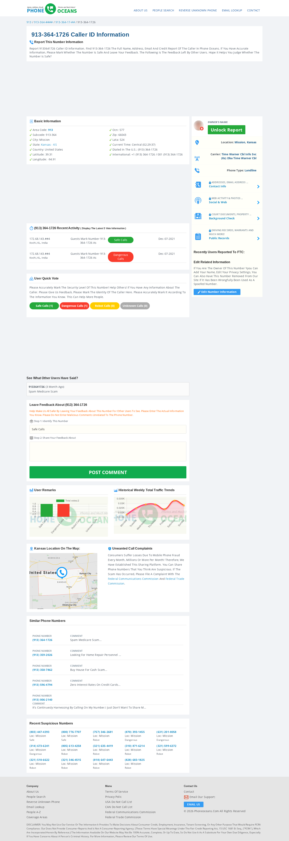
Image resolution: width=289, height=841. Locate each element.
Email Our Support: (202, 797)
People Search (163, 10)
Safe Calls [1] (44, 306)
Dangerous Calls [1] (74, 306)
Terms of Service (116, 791)
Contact (253, 10)
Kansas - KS (49, 144)
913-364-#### (43, 22)
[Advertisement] (144, 88)
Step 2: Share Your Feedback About (54, 437)
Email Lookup (232, 10)
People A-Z (34, 812)
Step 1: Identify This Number (50, 421)
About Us (140, 10)
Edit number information (219, 292)
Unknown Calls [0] (135, 306)
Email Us (193, 804)
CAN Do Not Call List (118, 807)
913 (29, 22)
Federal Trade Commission (123, 817)
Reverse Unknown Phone (198, 10)
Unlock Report (226, 130)
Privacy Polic (113, 797)
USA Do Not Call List (118, 802)
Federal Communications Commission (133, 579)
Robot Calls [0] (105, 306)
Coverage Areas (37, 817)
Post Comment (108, 472)
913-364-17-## (65, 22)
